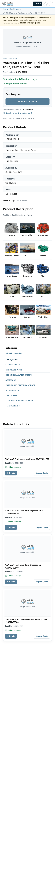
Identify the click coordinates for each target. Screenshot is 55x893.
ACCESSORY (11, 380)
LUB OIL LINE (11, 395)
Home (5, 9)
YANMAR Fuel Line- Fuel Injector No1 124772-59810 (24, 566)
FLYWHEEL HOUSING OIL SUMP (19, 400)
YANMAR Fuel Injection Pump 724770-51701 (27, 459)
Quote (38, 3)
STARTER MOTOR (13, 364)
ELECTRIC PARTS (13, 406)
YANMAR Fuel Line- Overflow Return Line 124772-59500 (26, 621)
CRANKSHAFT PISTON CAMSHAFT (20, 385)
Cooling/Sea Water (14, 370)
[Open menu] (51, 4)
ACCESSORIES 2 (12, 390)
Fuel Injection (15, 9)
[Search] (45, 4)
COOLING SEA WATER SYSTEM (19, 375)
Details (12, 473)
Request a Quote (29, 101)
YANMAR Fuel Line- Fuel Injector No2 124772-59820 (24, 512)
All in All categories (13, 353)
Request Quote (42, 473)
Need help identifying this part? (19, 113)
